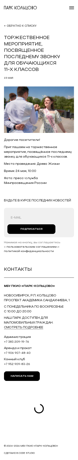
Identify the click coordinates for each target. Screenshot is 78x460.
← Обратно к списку (20, 26)
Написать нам (22, 376)
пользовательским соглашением (32, 246)
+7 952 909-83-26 (17, 364)
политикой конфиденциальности (29, 251)
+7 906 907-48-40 (17, 353)
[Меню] (72, 8)
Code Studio (27, 453)
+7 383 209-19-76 (16, 341)
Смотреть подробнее (23, 327)
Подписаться (31, 229)
